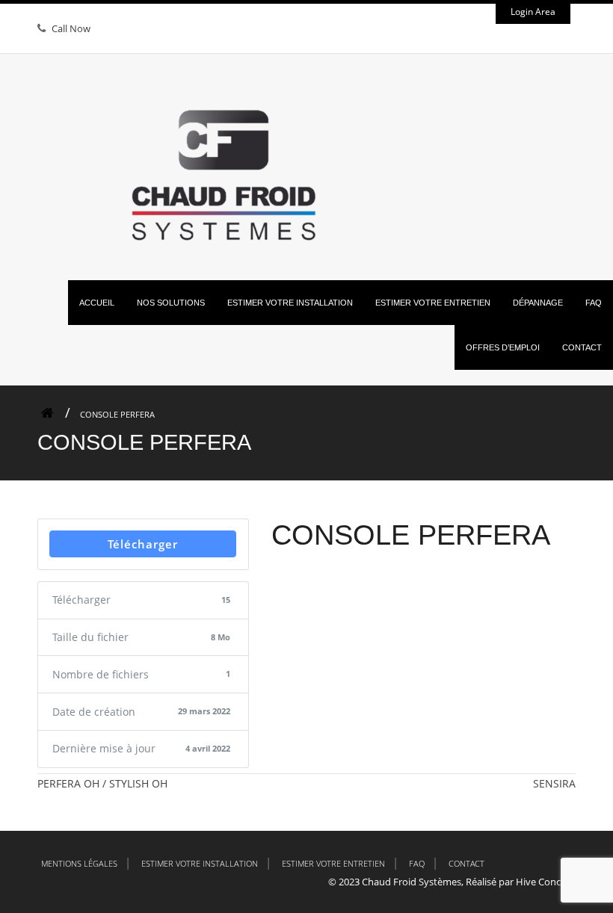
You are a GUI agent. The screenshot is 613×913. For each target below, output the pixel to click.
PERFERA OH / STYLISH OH (102, 783)
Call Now (71, 28)
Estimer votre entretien (333, 863)
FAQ (417, 863)
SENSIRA (554, 783)
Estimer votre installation (199, 863)
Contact (466, 863)
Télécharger (143, 543)
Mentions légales (79, 863)
